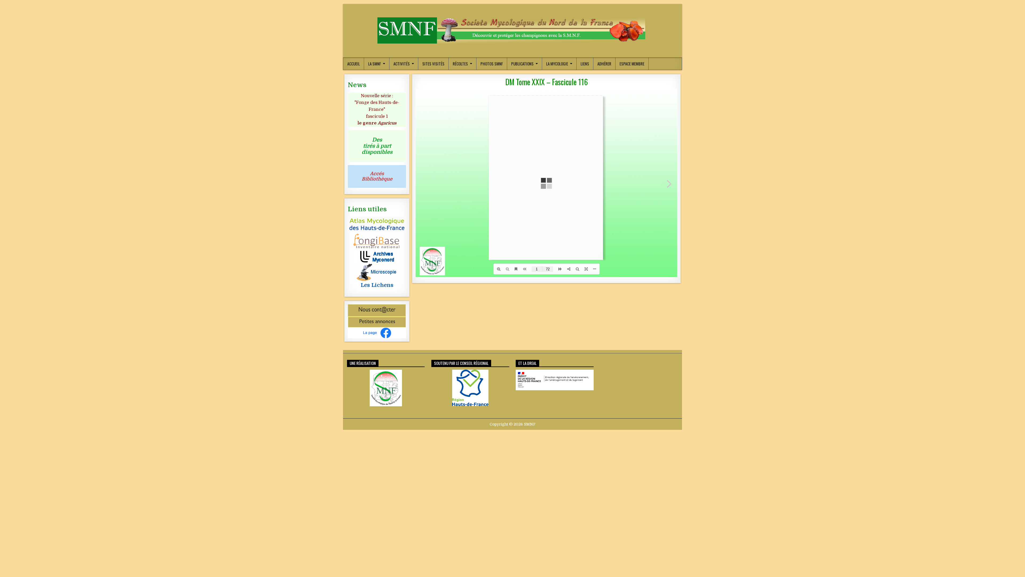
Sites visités (433, 64)
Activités (401, 64)
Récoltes (460, 64)
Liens (585, 64)
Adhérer (604, 64)
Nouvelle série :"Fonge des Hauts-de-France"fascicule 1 (376, 109)
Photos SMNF (491, 64)
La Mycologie (557, 64)
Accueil (353, 64)
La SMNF (374, 64)
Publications (522, 64)
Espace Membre (632, 64)
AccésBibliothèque (377, 176)
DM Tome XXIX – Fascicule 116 (546, 81)
